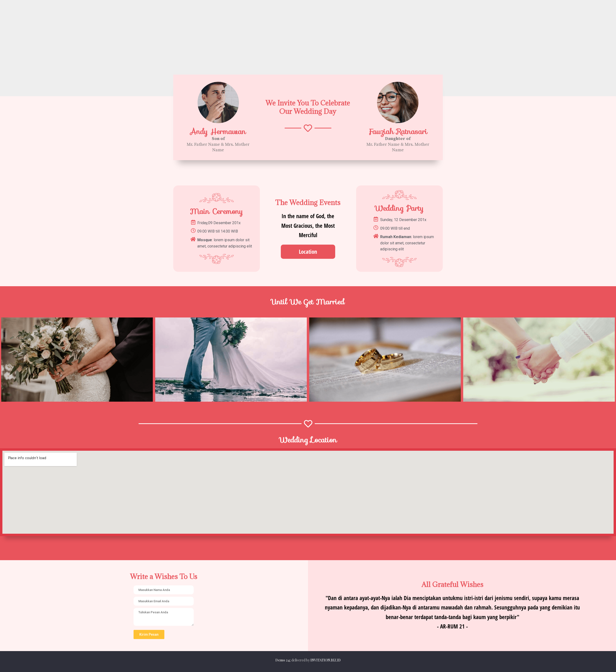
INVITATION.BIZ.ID (325, 660)
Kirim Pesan (149, 634)
